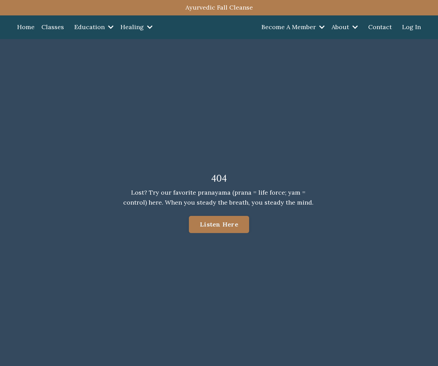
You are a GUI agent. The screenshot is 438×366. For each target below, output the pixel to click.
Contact (380, 27)
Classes (52, 27)
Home (26, 27)
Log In (411, 27)
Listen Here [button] (219, 224)
